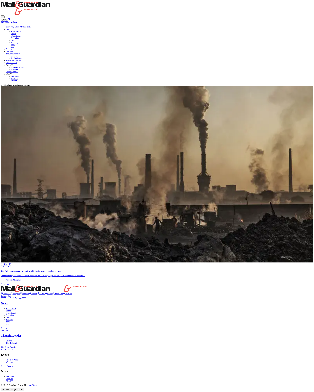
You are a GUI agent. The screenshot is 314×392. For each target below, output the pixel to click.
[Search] (9, 20)
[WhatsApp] (14, 23)
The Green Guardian (9, 347)
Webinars (9, 362)
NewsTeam (32, 385)
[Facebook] (2, 23)
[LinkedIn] (6, 23)
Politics (4, 328)
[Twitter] (12, 23)
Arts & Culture (7, 349)
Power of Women (13, 360)
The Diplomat (11, 343)
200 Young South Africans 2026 (13, 298)
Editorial (9, 341)
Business (4, 330)
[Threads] (8, 23)
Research (9, 379)
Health (8, 317)
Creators (8, 296)
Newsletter (10, 376)
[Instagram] (4, 23)
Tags (3, 296)
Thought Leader (11, 335)
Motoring (9, 320)
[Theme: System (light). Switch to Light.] (4, 20)
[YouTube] (16, 23)
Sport (8, 324)
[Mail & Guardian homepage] (157, 8)
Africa (8, 311)
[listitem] (6, 294)
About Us (9, 381)
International (11, 313)
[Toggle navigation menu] (3, 16)
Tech (8, 322)
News (4, 303)
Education (10, 315)
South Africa (11, 308)
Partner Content (7, 366)
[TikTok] (10, 23)
